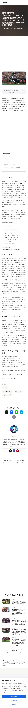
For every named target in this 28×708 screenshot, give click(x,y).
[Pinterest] (17, 450)
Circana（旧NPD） (8, 391)
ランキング (19, 391)
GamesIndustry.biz (15, 378)
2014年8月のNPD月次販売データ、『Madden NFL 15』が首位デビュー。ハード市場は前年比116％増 (19, 632)
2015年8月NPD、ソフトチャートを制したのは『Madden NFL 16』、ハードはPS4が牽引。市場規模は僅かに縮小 (19, 622)
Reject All (14, 704)
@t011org (21, 28)
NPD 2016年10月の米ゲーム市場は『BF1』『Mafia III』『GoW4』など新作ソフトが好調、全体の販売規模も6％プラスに (19, 612)
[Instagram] (14, 450)
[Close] (26, 679)
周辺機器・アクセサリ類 (9, 165)
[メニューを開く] (24, 3)
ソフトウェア (7, 159)
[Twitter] (10, 450)
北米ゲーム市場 (7, 395)
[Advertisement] (14, 52)
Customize (14, 700)
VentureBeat (7, 378)
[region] (14, 693)
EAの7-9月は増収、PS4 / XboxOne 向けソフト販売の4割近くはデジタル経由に (19, 602)
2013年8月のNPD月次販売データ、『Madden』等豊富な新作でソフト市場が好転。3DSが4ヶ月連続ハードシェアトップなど (19, 642)
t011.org (5, 3)
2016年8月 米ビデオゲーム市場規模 (12, 167)
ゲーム (5, 387)
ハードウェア (7, 162)
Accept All (14, 696)
